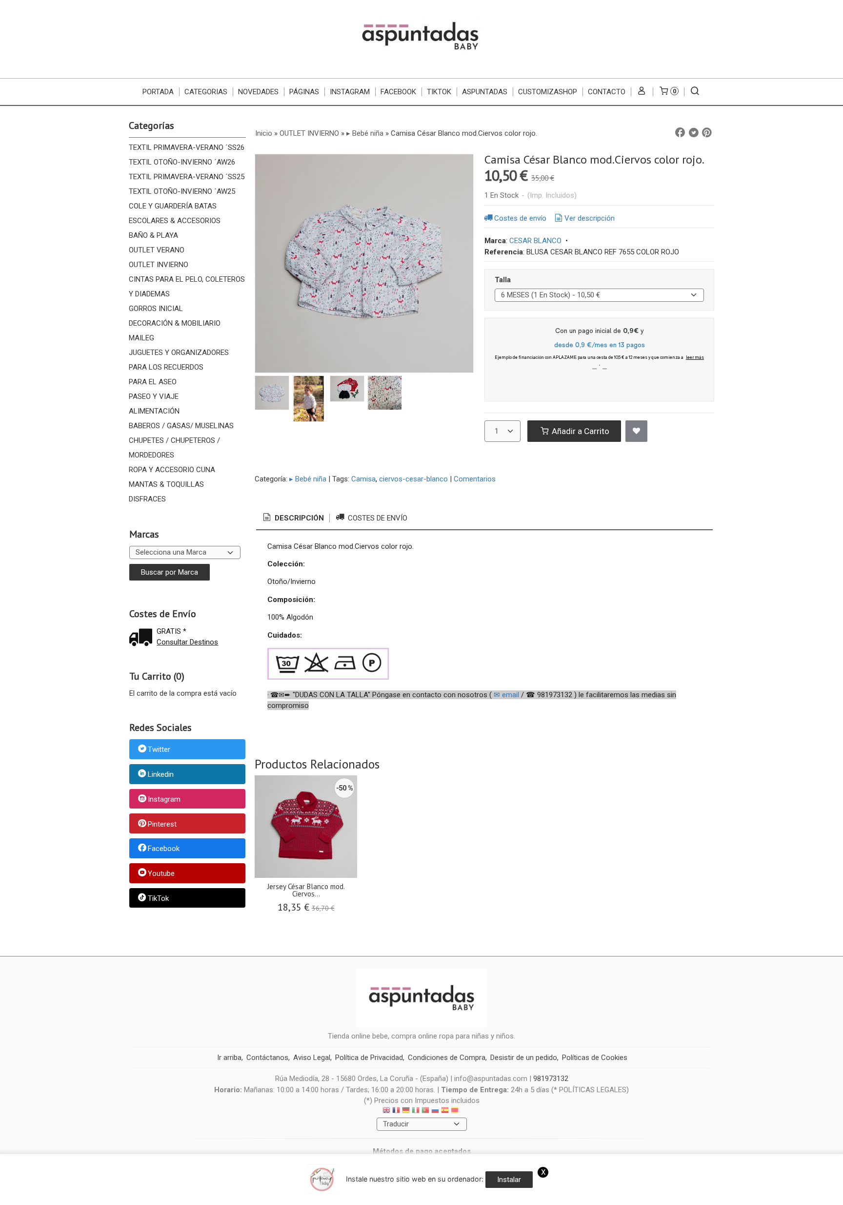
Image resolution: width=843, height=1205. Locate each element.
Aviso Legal (311, 1057)
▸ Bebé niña (307, 479)
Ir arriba (229, 1057)
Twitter (159, 750)
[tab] (293, 518)
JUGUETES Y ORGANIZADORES (179, 352)
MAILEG (141, 337)
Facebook (164, 849)
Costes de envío (520, 218)
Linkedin (161, 774)
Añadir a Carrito (579, 431)
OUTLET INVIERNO (158, 264)
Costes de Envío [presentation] (376, 518)
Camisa (363, 479)
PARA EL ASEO (153, 381)
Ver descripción (589, 218)
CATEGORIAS (205, 91)
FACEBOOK (398, 91)
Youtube (161, 873)
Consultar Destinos (187, 642)
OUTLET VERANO (156, 250)
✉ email (506, 694)
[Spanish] (445, 1111)
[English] (386, 1111)
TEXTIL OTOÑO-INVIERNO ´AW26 (182, 162)
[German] (406, 1111)
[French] (396, 1111)
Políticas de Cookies (594, 1057)
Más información (680, 1195)
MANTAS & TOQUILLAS (166, 484)
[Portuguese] (425, 1111)
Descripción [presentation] (298, 518)
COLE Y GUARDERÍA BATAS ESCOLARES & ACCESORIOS (175, 213)
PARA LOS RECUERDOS (166, 367)
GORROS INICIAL (156, 308)
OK (644, 1195)
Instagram (164, 799)
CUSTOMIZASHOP (547, 91)
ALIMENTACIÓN (154, 411)
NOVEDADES (258, 91)
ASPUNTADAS (484, 91)
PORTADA (158, 91)
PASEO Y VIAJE (154, 396)
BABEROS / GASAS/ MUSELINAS (181, 425)
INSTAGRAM (350, 91)
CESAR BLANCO (535, 240)
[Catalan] (456, 1111)
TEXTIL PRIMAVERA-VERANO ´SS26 (186, 147)
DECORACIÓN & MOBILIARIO (175, 323)
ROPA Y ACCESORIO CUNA (172, 469)
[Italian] (416, 1111)
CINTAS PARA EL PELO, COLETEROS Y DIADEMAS (187, 286)
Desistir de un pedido (523, 1057)
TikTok (439, 91)
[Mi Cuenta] (641, 92)
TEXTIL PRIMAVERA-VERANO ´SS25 (186, 176)
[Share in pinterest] (707, 132)
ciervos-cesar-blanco (413, 479)
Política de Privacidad (369, 1057)
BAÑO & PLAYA (153, 235)
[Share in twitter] (694, 132)
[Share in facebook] (680, 132)
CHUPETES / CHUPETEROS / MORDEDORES (174, 447)
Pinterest (162, 824)
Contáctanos (267, 1057)
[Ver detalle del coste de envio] (143, 638)
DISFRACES (147, 499)
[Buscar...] (694, 92)
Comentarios (475, 479)
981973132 (550, 1078)
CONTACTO (606, 91)
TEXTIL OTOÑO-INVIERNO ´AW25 (182, 191)
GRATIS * (171, 631)
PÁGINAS (304, 91)
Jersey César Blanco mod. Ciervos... (306, 890)
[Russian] (435, 1111)
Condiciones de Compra (446, 1057)
